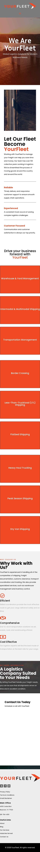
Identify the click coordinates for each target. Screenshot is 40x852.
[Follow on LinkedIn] (1, 785)
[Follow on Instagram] (8, 785)
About (2, 823)
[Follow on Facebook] (5, 785)
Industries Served (6, 833)
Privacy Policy (5, 792)
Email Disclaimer (6, 798)
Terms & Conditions (7, 795)
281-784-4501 (4, 814)
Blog (1, 827)
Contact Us (4, 837)
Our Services (4, 830)
